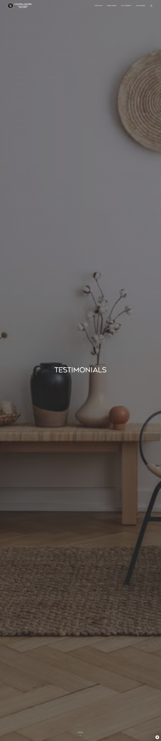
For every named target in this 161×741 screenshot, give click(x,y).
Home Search (112, 5)
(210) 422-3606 (140, 5)
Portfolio (98, 5)
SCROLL (80, 732)
